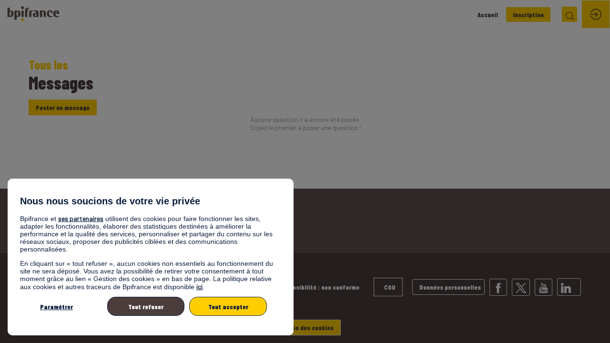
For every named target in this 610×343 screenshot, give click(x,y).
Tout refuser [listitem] (145, 307)
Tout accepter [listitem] (228, 307)
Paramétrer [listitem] (56, 307)
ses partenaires (80, 218)
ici (199, 286)
